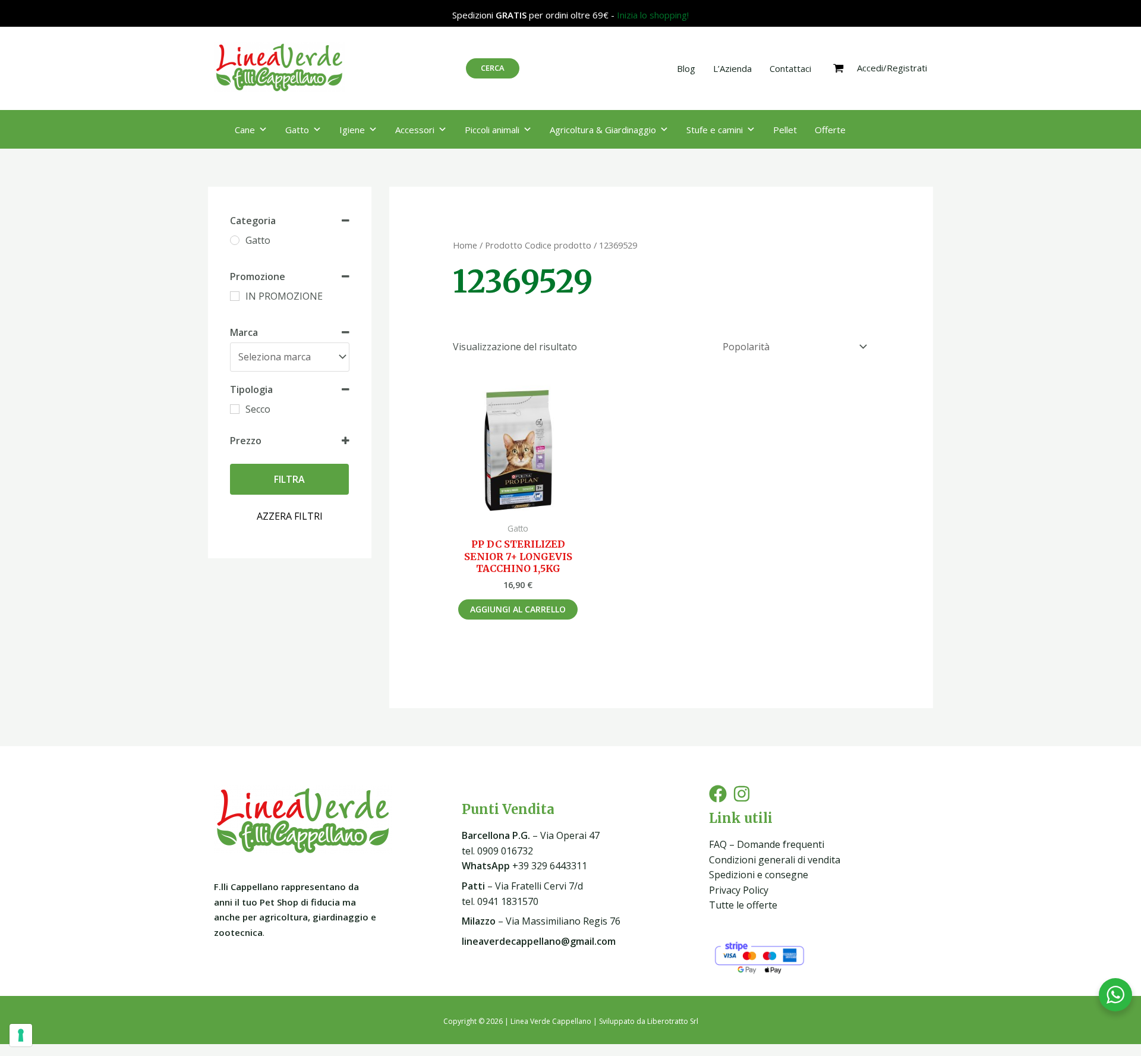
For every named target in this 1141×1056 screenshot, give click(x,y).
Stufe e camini (714, 130)
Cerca (493, 67)
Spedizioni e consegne (758, 874)
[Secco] (234, 409)
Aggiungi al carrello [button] (518, 609)
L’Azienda (732, 68)
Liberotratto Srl (672, 1021)
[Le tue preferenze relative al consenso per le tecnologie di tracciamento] (21, 1035)
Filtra (289, 479)
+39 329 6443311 (524, 865)
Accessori (414, 130)
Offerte (830, 130)
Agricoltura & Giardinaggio (603, 130)
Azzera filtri (290, 516)
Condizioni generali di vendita (774, 859)
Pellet (785, 130)
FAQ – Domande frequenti (766, 844)
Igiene (352, 130)
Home (465, 245)
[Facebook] (718, 794)
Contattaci (790, 68)
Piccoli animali (492, 130)
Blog (686, 68)
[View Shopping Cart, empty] (838, 68)
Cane (245, 130)
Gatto (297, 130)
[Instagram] (742, 794)
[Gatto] (234, 240)
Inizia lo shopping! (653, 15)
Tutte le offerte (743, 905)
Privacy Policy (738, 890)
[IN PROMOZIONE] (234, 296)
